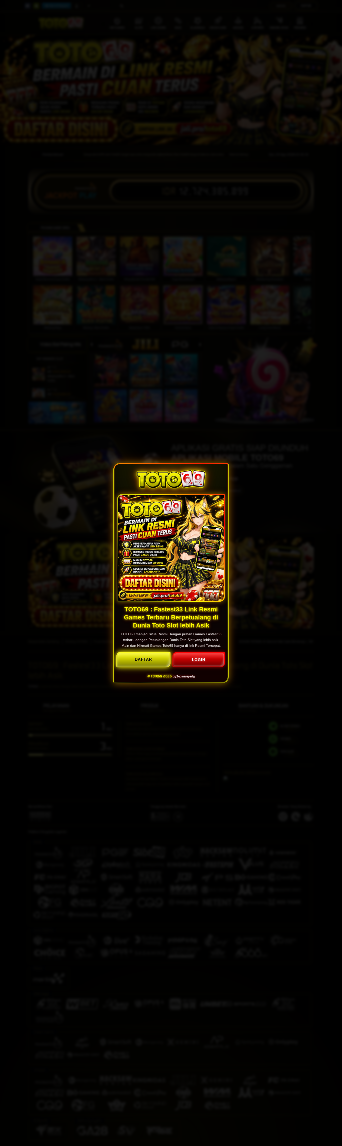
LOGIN (198, 659)
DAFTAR (143, 659)
